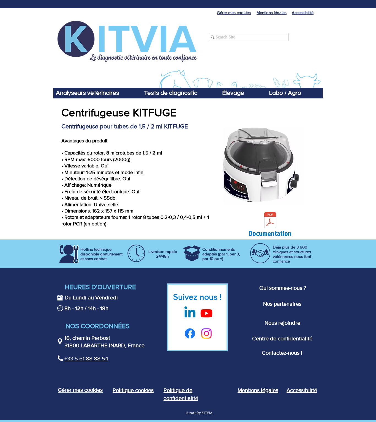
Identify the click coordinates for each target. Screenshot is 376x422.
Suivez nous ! (197, 297)
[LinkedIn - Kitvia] (190, 313)
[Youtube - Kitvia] (206, 313)
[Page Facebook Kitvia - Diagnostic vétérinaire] (190, 333)
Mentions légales (258, 390)
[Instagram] (206, 333)
